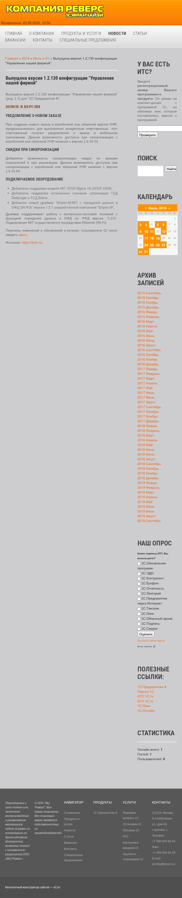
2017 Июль (146, 397)
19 (158, 238)
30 (140, 251)
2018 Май (145, 444)
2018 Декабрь (148, 477)
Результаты (143, 641)
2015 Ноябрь (147, 302)
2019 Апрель (147, 496)
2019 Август (146, 515)
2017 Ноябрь (147, 416)
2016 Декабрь (148, 364)
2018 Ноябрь (147, 473)
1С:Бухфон (150, 583)
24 (146, 244)
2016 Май (145, 330)
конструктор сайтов (36, 887)
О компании (72, 812)
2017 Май (145, 387)
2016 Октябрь (148, 354)
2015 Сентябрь (149, 292)
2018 (25, 58)
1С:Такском (150, 608)
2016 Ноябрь (147, 359)
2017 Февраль (148, 373)
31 (47, 58)
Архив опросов (157, 641)
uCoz (56, 887)
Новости (69, 830)
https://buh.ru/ (32, 242)
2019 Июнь (146, 506)
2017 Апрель (147, 383)
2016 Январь (147, 311)
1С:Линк (147, 613)
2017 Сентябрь (149, 406)
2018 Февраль (148, 430)
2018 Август (146, 458)
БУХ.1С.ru (145, 700)
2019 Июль (146, 511)
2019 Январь (147, 482)
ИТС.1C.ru (145, 696)
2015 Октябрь (148, 297)
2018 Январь (147, 425)
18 (152, 238)
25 (152, 244)
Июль (37, 58)
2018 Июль (146, 454)
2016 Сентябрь (149, 349)
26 (158, 244)
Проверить (147, 134)
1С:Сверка (149, 628)
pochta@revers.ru (163, 864)
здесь (23, 235)
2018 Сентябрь (149, 463)
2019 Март (145, 492)
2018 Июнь (146, 449)
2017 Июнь (146, 392)
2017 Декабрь (148, 421)
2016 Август (146, 345)
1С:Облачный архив (156, 618)
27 (163, 244)
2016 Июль (146, 340)
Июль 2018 (158, 207)
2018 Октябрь (148, 468)
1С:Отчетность (152, 588)
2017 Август (146, 402)
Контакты (70, 849)
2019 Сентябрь (149, 520)
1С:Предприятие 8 (151, 686)
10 (146, 231)
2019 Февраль (148, 487)
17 (146, 238)
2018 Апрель (147, 439)
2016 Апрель (147, 326)
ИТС (126, 836)
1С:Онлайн (146, 710)
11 (152, 231)
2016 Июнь (146, 335)
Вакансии (70, 842)
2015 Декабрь (148, 307)
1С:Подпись (150, 623)
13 (164, 231)
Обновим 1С (131, 830)
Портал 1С (145, 691)
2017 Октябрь (148, 411)
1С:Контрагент (152, 578)
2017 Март (145, 378)
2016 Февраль (148, 316)
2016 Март (145, 321)
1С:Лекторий (151, 593)
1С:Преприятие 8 (105, 812)
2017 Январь (147, 368)
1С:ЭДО (147, 573)
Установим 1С (132, 824)
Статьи (69, 836)
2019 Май (145, 501)
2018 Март (145, 435)
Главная (11, 58)
